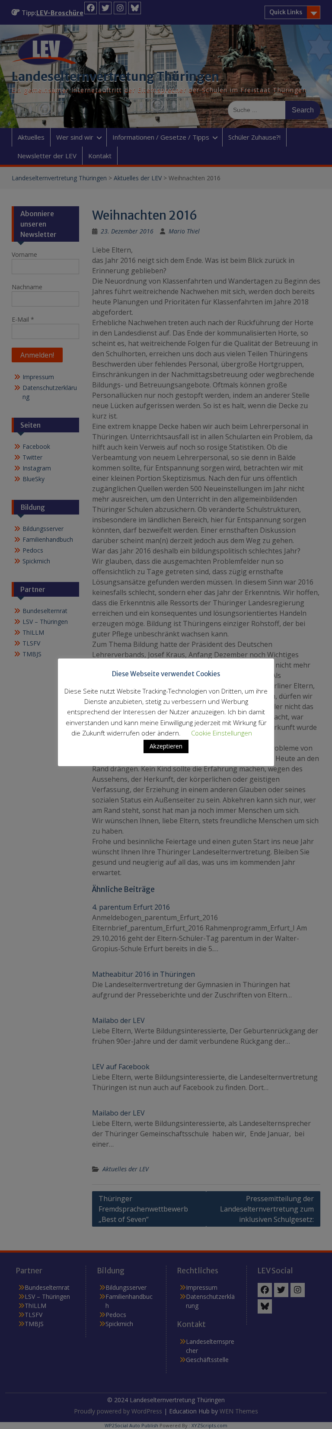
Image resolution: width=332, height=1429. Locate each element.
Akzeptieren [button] (166, 746)
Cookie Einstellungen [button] (221, 733)
